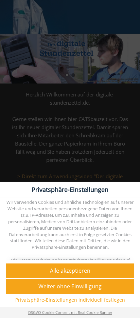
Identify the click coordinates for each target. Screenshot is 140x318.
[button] (70, 270)
